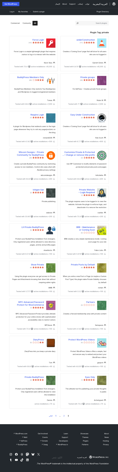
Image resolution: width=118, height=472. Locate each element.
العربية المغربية (82, 457)
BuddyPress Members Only (30, 77)
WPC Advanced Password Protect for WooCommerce (30, 303)
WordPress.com (20, 434)
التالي (51, 416)
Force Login (38, 40)
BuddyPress (21, 444)
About (106, 434)
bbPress (23, 441)
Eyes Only (90, 377)
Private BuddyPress (34, 377)
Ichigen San (38, 190)
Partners (90, 302)
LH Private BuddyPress (33, 227)
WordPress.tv (62, 444)
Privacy (106, 444)
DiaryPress (38, 339)
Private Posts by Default (83, 264)
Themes (85, 437)
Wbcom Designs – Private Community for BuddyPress (30, 153)
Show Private (37, 264)
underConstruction (86, 40)
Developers (63, 441)
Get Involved (43, 434)
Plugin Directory (103, 12)
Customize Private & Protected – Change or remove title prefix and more (79, 153)
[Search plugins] (77, 23)
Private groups (87, 77)
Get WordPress (10, 4)
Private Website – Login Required (87, 191)
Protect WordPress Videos (81, 339)
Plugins (85, 441)
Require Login (37, 115)
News (107, 437)
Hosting (106, 441)
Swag (44, 444)
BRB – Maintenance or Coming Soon (85, 228)
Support (65, 437)
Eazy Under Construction (83, 115)
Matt (24, 437)
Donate (44, 441)
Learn (66, 434)
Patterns (85, 444)
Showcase (84, 434)
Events (45, 437)
